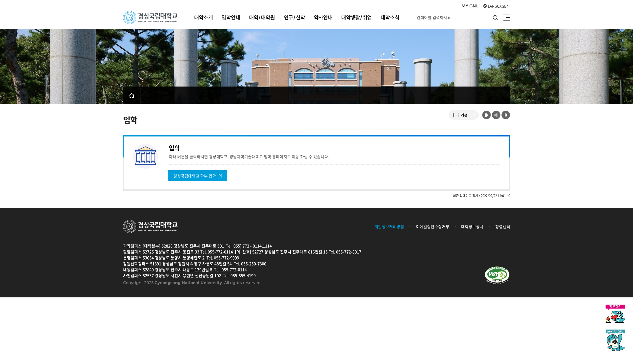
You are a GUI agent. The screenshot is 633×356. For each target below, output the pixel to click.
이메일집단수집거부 (432, 226)
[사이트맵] (506, 18)
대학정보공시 (472, 226)
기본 (465, 115)
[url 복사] (505, 115)
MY (470, 6)
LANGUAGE (496, 5)
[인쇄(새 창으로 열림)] (486, 115)
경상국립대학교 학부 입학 (195, 176)
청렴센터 (502, 226)
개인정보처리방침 (389, 226)
